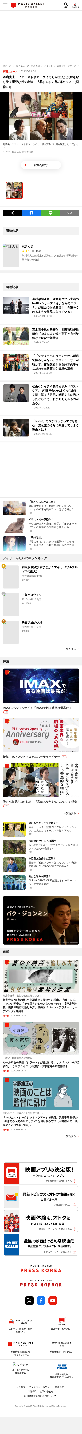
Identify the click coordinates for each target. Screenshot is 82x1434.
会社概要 (21, 1387)
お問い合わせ (46, 1391)
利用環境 (31, 1391)
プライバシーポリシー (40, 1387)
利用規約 (59, 1387)
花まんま (27, 246)
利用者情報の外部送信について (40, 1396)
